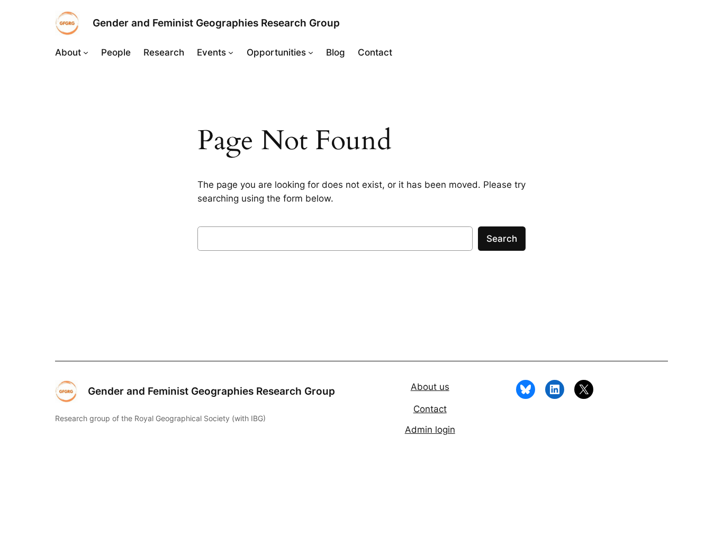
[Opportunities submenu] (310, 52)
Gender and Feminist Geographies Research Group (216, 22)
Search (501, 238)
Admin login (430, 429)
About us (430, 386)
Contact (430, 409)
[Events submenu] (230, 52)
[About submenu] (85, 52)
